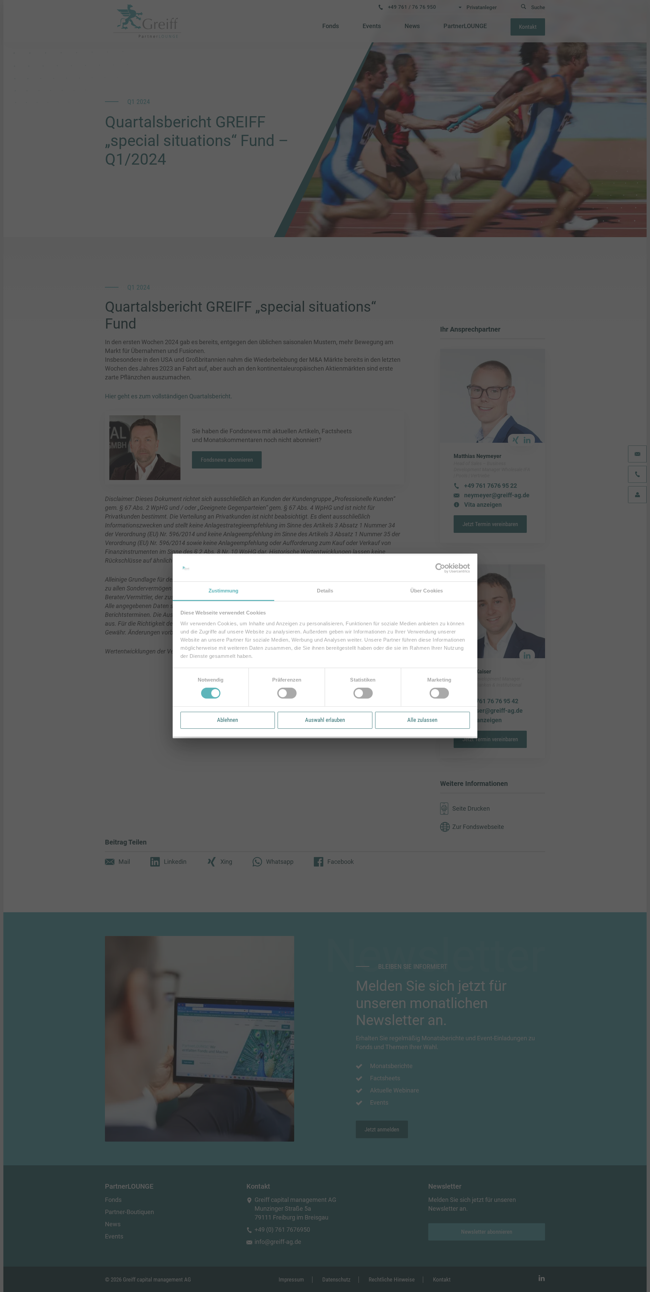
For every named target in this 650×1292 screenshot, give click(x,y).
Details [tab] (325, 590)
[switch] (287, 693)
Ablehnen (227, 719)
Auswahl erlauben (325, 719)
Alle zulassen (422, 719)
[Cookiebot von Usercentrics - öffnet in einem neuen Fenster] (440, 568)
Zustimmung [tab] (224, 590)
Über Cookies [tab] (426, 590)
